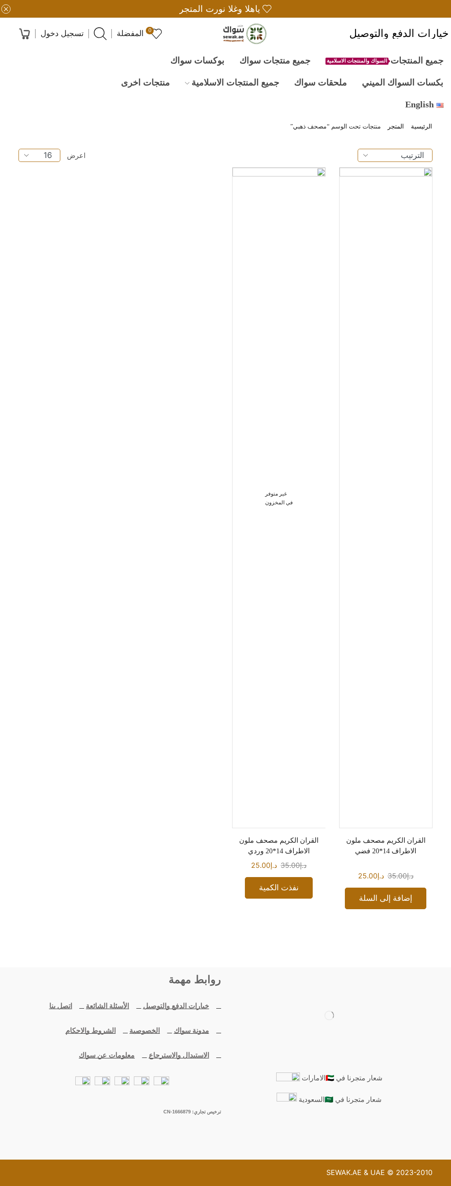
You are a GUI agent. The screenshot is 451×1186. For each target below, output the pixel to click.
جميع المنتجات (385, 60)
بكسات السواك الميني (403, 82)
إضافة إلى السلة (385, 898)
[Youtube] (329, 1132)
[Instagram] (303, 1132)
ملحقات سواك (320, 82)
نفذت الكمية (279, 887)
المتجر (396, 127)
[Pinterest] (278, 1132)
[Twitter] (355, 1132)
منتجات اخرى (145, 82)
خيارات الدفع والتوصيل (399, 34)
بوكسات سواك (197, 60)
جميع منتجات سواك (275, 60)
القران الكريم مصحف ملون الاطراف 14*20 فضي (385, 846)
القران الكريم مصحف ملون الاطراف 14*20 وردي (278, 846)
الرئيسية (421, 127)
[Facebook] (380, 1132)
